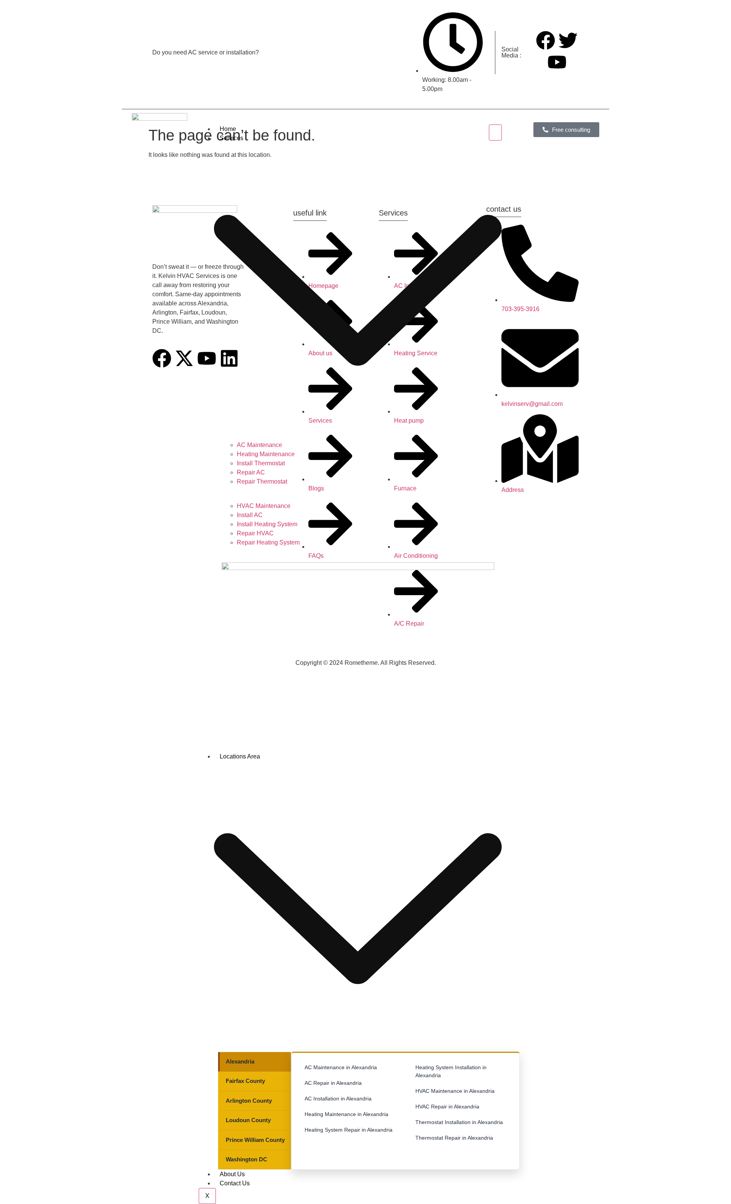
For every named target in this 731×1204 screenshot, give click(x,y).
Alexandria (240, 1061)
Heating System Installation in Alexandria (451, 1071)
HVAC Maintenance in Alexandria (455, 1091)
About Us (232, 1174)
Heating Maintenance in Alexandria (346, 1114)
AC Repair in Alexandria (333, 1083)
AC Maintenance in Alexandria (341, 1067)
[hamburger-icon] (495, 133)
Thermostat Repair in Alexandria (454, 1138)
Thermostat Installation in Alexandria (459, 1122)
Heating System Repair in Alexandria (349, 1130)
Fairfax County (245, 1081)
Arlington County (249, 1100)
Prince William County (255, 1140)
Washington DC (246, 1159)
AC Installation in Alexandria (338, 1098)
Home (228, 129)
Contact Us (235, 1183)
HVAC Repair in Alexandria (447, 1106)
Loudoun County (248, 1120)
